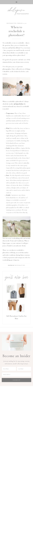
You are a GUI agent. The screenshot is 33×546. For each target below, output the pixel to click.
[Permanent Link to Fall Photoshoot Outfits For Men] (16, 313)
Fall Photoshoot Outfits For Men (16, 317)
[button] (16, 2)
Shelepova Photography (16, 10)
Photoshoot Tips (11, 23)
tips (8, 250)
